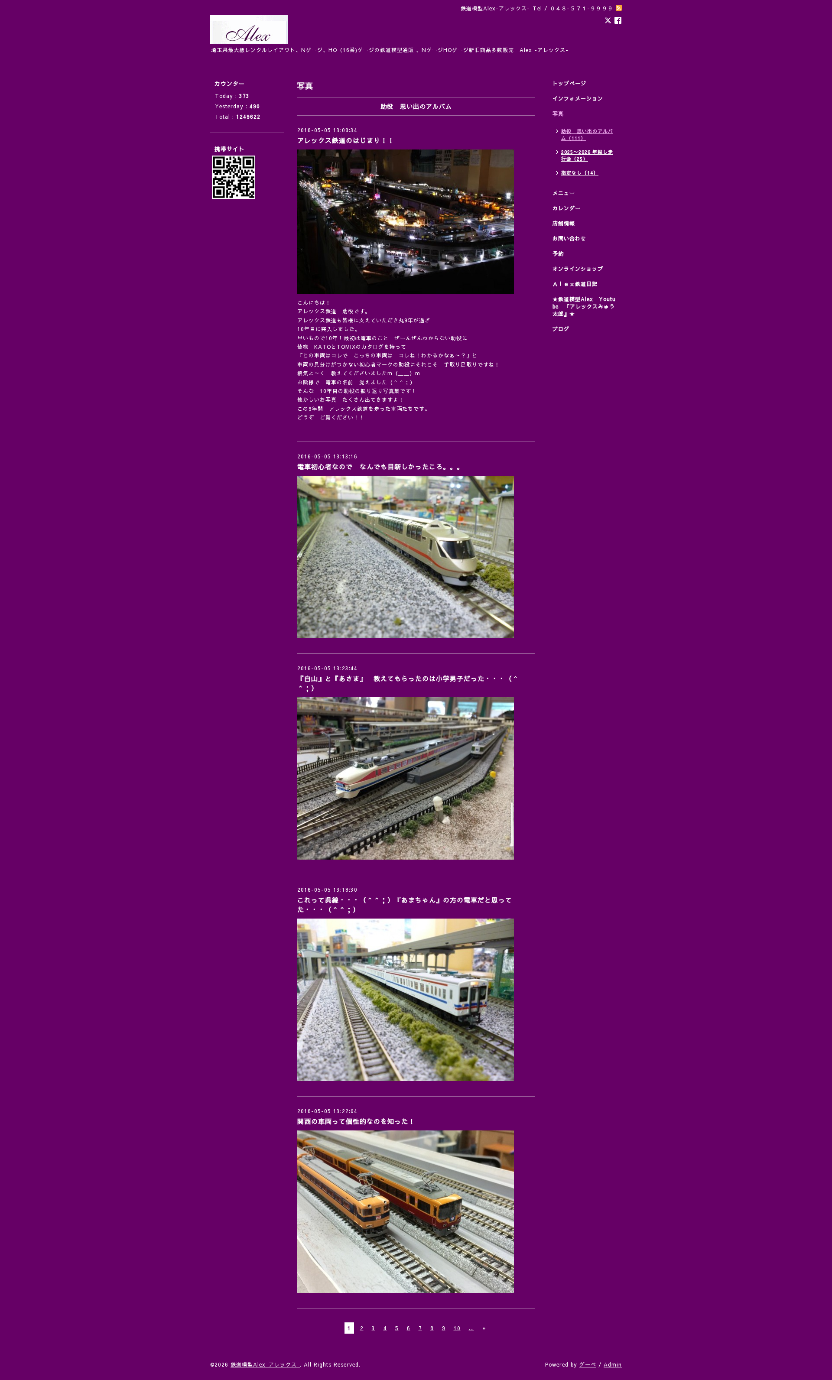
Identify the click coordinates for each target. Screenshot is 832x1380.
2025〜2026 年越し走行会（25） (587, 155)
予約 (558, 253)
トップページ (569, 83)
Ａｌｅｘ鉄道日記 (575, 283)
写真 (558, 113)
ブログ (560, 328)
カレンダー (566, 208)
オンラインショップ (577, 268)
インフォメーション (577, 98)
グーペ (587, 1364)
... (471, 1328)
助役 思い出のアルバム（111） (587, 134)
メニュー (563, 192)
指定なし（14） (579, 172)
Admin (613, 1364)
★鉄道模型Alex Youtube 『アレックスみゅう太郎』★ (584, 306)
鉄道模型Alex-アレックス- (265, 1364)
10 (457, 1328)
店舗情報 (563, 223)
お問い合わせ (569, 238)
